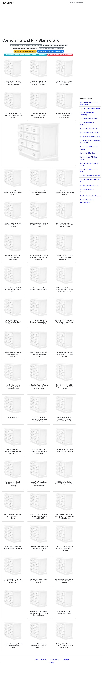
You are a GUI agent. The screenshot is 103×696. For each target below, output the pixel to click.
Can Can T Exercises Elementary (87, 113)
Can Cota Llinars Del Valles (89, 118)
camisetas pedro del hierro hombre (60, 55)
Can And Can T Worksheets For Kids (89, 148)
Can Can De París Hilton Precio (90, 108)
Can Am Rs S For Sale (87, 153)
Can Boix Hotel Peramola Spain (90, 137)
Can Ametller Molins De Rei (89, 129)
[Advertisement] (51, 14)
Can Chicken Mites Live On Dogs (89, 170)
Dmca (36, 659)
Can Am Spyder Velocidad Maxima (88, 158)
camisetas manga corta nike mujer (25, 48)
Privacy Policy (54, 659)
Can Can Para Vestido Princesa (90, 196)
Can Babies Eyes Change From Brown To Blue (90, 141)
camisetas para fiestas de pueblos (55, 45)
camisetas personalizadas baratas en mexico (25, 45)
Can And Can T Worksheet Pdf (90, 175)
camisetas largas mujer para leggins (50, 51)
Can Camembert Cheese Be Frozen (89, 164)
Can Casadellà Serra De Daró (89, 133)
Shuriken (8, 2)
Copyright (66, 659)
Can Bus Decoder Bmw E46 (89, 186)
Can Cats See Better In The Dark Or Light (89, 103)
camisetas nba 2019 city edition (25, 51)
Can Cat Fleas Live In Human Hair (89, 180)
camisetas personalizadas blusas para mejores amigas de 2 (25, 55)
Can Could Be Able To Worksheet (87, 123)
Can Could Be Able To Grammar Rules (87, 201)
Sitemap (51, 662)
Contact (43, 659)
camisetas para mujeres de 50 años (51, 48)
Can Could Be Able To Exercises (87, 191)
